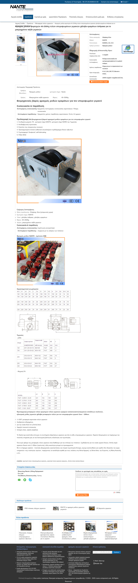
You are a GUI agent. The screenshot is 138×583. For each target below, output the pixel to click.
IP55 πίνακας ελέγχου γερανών (35, 508)
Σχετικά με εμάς (40, 17)
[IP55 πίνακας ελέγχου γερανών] (20, 508)
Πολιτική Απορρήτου (25, 578)
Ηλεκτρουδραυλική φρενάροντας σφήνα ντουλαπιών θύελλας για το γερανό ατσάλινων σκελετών (47, 536)
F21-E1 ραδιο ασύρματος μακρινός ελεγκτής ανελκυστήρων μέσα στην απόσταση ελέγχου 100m (27, 559)
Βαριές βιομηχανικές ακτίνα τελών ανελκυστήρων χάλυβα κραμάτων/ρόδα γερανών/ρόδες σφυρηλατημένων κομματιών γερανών (90, 539)
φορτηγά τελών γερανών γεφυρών (57, 461)
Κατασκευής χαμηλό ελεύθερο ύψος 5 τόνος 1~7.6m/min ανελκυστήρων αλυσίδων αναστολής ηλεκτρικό (53, 566)
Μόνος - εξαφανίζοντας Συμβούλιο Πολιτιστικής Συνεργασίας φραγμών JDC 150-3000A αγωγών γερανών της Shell (79, 572)
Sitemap (101, 561)
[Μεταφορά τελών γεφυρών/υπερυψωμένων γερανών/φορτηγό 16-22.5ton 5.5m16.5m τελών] (112, 526)
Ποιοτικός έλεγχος (76, 17)
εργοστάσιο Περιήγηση (58, 17)
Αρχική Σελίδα (20, 23)
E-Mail (95, 561)
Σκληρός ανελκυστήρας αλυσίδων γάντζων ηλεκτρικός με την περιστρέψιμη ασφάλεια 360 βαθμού (53, 560)
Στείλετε (116, 552)
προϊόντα (28, 17)
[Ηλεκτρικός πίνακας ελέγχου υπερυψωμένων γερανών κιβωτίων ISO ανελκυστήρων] (26, 526)
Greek (125, 2)
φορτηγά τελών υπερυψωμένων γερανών (34, 461)
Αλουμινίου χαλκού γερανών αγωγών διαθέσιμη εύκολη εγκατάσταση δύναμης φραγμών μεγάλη (79, 559)
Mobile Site (98, 563)
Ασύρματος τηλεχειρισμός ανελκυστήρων (26, 548)
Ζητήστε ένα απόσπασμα (109, 2)
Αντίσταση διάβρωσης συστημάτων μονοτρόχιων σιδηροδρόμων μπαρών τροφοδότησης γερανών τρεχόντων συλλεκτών (79, 565)
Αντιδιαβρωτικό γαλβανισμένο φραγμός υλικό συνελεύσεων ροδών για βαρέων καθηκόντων (69, 537)
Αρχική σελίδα (16, 17)
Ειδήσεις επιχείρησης (115, 17)
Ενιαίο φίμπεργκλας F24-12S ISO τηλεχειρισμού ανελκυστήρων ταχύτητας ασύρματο (28, 570)
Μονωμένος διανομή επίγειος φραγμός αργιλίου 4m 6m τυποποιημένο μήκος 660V (79, 553)
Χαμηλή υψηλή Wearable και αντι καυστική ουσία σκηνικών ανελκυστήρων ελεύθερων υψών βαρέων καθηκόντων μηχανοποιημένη (53, 554)
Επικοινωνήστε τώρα (100, 82)
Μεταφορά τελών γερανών (44, 23)
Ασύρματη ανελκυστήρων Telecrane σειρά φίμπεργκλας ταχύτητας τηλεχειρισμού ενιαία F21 (27, 553)
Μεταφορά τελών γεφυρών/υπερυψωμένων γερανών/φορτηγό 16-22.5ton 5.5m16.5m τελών (111, 537)
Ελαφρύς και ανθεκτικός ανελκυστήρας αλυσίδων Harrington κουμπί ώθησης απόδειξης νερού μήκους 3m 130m (54, 571)
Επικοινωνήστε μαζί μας (95, 17)
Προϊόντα (30, 23)
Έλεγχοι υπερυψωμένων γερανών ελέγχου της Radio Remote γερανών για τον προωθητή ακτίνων (28, 564)
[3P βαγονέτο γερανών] (92, 508)
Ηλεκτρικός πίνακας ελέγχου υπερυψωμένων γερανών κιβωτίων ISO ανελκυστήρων (25, 536)
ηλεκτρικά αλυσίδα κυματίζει (53, 547)
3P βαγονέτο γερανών (103, 508)
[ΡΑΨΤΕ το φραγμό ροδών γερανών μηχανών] (56, 508)
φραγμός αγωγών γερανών (78, 547)
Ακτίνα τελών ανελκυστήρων (76, 461)
